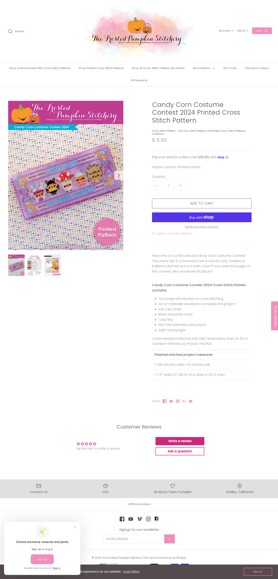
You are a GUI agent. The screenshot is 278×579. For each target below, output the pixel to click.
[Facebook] (122, 519)
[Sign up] (169, 538)
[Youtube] (130, 519)
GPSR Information (139, 504)
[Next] (118, 175)
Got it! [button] (258, 571)
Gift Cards (229, 68)
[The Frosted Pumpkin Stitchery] (139, 31)
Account (224, 30)
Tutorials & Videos (257, 68)
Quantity (159, 177)
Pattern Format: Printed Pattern (176, 167)
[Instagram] (148, 519)
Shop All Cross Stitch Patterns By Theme (158, 68)
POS (145, 557)
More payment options (202, 227)
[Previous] (12, 175)
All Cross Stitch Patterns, (193, 131)
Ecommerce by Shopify (170, 557)
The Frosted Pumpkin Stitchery (122, 557)
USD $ (241, 30)
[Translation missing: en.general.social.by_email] (191, 401)
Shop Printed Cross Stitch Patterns (101, 68)
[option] (65, 175)
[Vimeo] (139, 519)
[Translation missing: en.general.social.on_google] (184, 401)
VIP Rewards (139, 80)
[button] (171, 234)
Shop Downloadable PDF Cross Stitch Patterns (40, 68)
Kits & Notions (202, 68)
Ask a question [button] (180, 451)
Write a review (180, 441)
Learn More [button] (131, 571)
